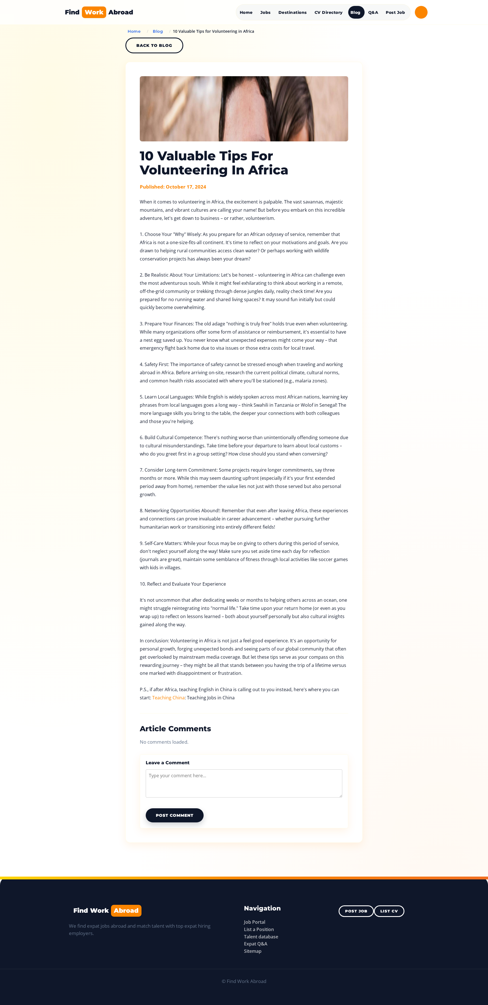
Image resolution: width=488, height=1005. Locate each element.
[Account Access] (421, 12)
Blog (355, 12)
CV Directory (329, 12)
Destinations (292, 12)
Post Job (395, 12)
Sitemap (253, 951)
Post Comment (174, 815)
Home (246, 12)
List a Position (259, 929)
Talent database (261, 937)
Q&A (373, 12)
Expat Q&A (255, 944)
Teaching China (168, 698)
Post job (356, 911)
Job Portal (254, 922)
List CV (389, 911)
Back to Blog (154, 45)
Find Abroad (99, 12)
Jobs (265, 12)
